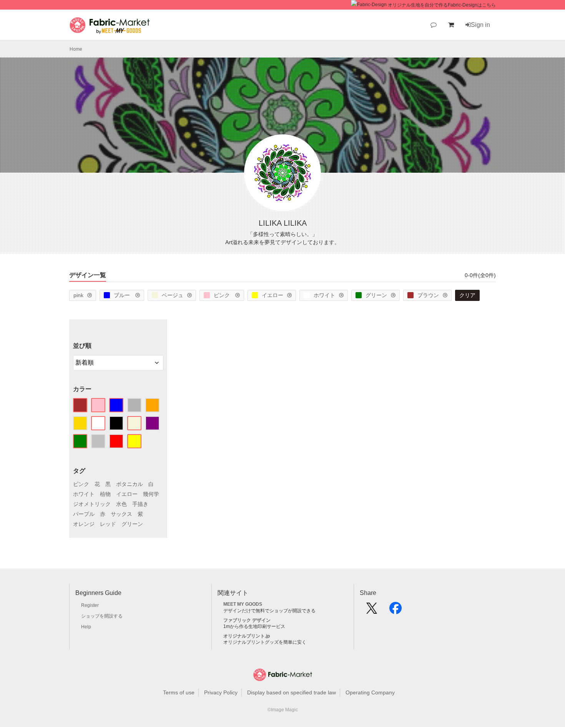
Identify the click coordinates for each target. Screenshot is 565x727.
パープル (84, 514)
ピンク (222, 295)
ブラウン (428, 295)
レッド (108, 524)
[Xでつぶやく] (372, 610)
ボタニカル (129, 484)
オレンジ (84, 524)
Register (90, 605)
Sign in (480, 24)
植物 (105, 494)
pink (78, 295)
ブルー (122, 295)
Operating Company (370, 692)
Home (76, 49)
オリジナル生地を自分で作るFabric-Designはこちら (442, 5)
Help (86, 627)
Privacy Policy (221, 692)
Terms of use (178, 692)
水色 (121, 504)
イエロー (272, 295)
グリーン (376, 295)
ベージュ (172, 295)
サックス (121, 514)
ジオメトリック (92, 504)
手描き (140, 504)
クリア (467, 295)
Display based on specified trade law (291, 692)
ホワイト (324, 295)
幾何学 (151, 494)
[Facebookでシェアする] (395, 610)
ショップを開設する (102, 616)
